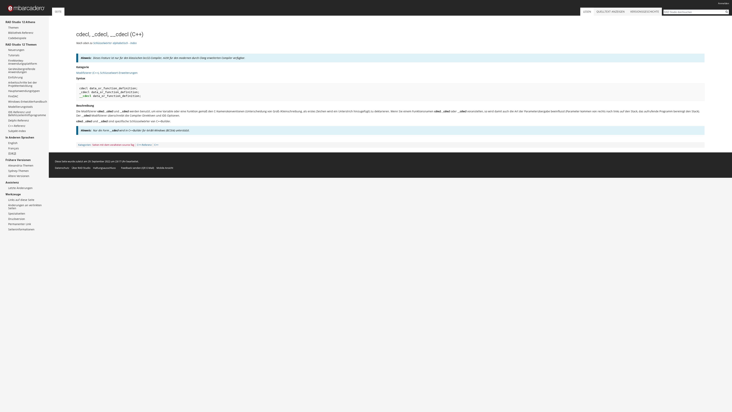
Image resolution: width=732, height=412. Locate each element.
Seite (58, 11)
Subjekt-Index (17, 131)
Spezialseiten (16, 213)
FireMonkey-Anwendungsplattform (22, 62)
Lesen (587, 11)
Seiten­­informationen (21, 229)
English (13, 143)
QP (143, 168)
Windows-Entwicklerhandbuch (27, 101)
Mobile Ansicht (165, 168)
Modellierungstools (20, 107)
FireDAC (13, 96)
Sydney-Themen (18, 171)
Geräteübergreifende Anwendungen (21, 70)
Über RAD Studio (81, 168)
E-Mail (149, 168)
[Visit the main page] (26, 8)
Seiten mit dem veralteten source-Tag (113, 144)
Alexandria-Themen (20, 165)
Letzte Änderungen (20, 188)
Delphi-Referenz (18, 120)
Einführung (15, 77)
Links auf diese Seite (21, 200)
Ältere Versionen (18, 176)
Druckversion (16, 219)
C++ (156, 144)
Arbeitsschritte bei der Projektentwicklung (22, 84)
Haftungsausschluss (104, 168)
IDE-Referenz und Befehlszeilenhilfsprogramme (27, 113)
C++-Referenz (144, 144)
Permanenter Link (19, 224)
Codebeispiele (17, 38)
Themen (13, 27)
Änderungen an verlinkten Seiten (25, 206)
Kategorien (84, 144)
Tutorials (13, 55)
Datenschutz (62, 168)
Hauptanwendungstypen (24, 91)
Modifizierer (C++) (87, 73)
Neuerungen (16, 50)
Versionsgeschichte (644, 11)
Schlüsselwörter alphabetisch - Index (115, 43)
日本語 (12, 153)
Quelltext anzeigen (610, 11)
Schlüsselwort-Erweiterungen (119, 73)
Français (13, 148)
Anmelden (723, 3)
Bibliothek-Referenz (20, 33)
